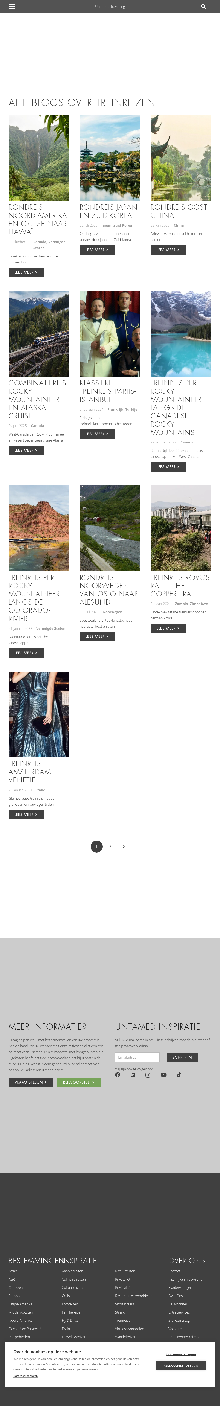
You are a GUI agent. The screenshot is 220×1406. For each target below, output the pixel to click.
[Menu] (11, 6)
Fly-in (66, 1328)
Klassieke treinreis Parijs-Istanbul (108, 391)
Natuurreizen (125, 1271)
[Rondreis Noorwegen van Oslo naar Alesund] (110, 528)
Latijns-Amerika (20, 1304)
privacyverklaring (134, 1046)
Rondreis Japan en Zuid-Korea (109, 211)
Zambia (181, 603)
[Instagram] (147, 1075)
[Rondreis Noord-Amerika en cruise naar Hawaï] (39, 158)
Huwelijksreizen (74, 1337)
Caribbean (16, 1287)
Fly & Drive (70, 1320)
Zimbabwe (199, 603)
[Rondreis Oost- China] (181, 158)
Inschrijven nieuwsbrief (186, 1279)
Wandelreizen (125, 1337)
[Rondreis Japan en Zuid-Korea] (110, 158)
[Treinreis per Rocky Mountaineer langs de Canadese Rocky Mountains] (181, 334)
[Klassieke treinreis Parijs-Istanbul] (110, 334)
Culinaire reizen (74, 1279)
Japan (107, 225)
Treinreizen (123, 1320)
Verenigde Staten (51, 628)
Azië (12, 1279)
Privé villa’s (123, 1287)
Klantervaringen (180, 1287)
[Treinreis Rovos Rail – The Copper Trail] (181, 528)
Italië (40, 790)
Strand (120, 1312)
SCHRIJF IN (182, 1057)
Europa (14, 1295)
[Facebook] (117, 1074)
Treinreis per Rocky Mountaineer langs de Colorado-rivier (34, 598)
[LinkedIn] (133, 1074)
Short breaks (124, 1304)
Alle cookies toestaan (181, 1365)
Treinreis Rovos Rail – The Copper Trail (180, 586)
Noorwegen (112, 612)
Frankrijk (115, 409)
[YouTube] (164, 1074)
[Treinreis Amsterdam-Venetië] (39, 714)
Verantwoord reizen (183, 1337)
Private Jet (122, 1279)
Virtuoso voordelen (129, 1328)
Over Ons (175, 1295)
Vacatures (175, 1328)
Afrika (13, 1271)
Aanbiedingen (72, 1271)
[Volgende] (123, 847)
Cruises (67, 1295)
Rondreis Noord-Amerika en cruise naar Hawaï (38, 219)
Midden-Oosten (21, 1312)
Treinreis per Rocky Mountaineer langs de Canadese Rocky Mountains (176, 408)
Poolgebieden (19, 1337)
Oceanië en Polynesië (25, 1328)
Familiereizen (72, 1312)
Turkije (131, 409)
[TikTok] (179, 1074)
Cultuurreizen (72, 1287)
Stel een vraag (179, 1320)
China (179, 225)
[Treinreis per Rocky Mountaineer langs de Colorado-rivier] (39, 528)
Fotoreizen (70, 1304)
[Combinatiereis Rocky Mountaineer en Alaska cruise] (39, 334)
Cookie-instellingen (181, 1354)
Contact (174, 1271)
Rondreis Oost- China (180, 211)
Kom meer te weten (25, 1375)
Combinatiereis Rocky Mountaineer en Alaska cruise (37, 400)
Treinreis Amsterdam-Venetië (31, 772)
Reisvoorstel (177, 1304)
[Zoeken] (203, 6)
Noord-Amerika (20, 1320)
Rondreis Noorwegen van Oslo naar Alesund (109, 590)
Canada (39, 241)
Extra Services (179, 1312)
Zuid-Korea (122, 225)
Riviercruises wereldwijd (134, 1295)
